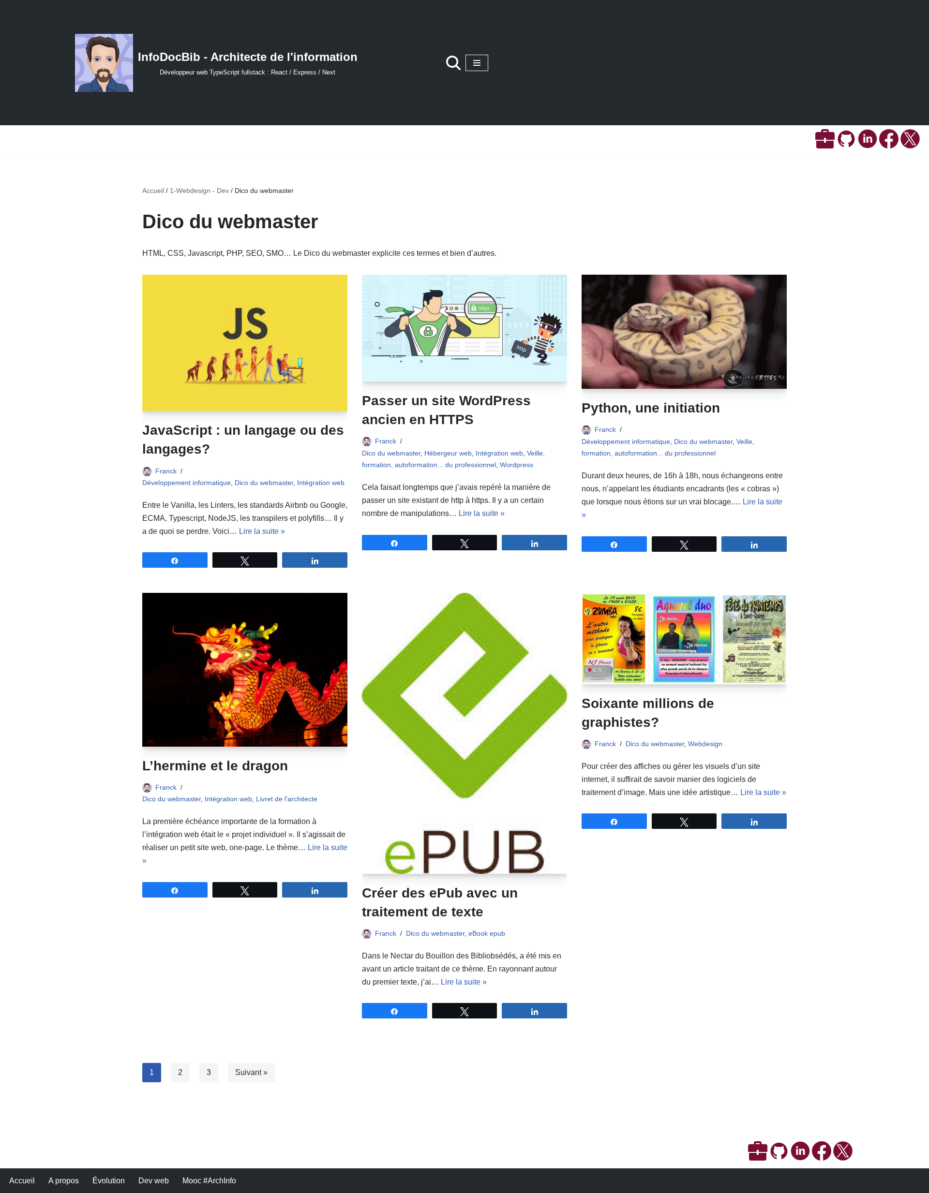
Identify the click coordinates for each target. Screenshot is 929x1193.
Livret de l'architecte (286, 799)
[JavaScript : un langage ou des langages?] (244, 343)
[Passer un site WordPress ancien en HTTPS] (464, 328)
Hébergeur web (448, 453)
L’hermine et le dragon (215, 765)
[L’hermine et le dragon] (244, 669)
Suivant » (251, 1072)
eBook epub (486, 933)
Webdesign (705, 744)
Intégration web (321, 482)
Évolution (108, 1181)
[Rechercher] (453, 63)
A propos (63, 1181)
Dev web (153, 1181)
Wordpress (516, 465)
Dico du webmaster (264, 482)
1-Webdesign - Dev (199, 190)
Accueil (153, 190)
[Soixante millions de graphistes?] (684, 638)
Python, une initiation (651, 407)
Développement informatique (186, 482)
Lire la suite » (262, 531)
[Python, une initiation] (684, 332)
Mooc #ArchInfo (209, 1181)
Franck (166, 471)
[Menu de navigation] (476, 63)
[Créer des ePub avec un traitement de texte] (464, 733)
